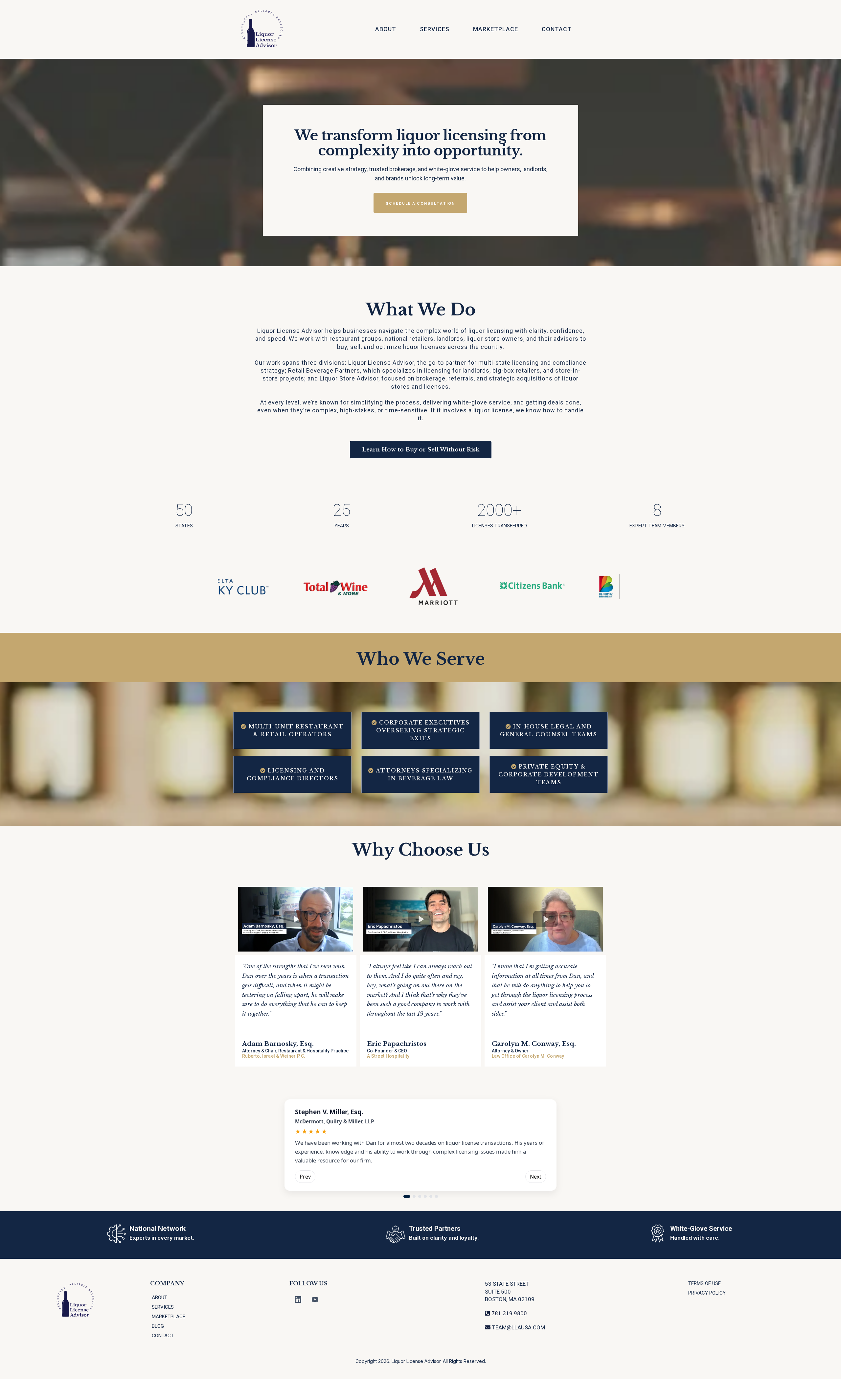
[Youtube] (315, 1299)
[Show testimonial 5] (430, 1196)
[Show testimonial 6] (436, 1196)
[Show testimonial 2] (414, 1196)
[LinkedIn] (298, 1299)
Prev (305, 1176)
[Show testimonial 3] (419, 1196)
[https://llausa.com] (262, 29)
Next (535, 1176)
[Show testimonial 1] (406, 1196)
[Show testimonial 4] (425, 1196)
